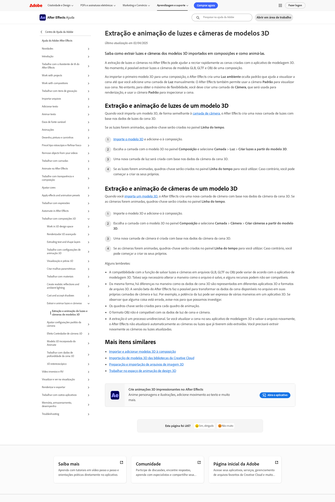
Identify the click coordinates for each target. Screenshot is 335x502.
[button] (280, 5)
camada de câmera (206, 113)
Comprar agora (206, 5)
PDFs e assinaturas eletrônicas (96, 5)
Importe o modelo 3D (128, 139)
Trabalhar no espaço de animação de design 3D (142, 371)
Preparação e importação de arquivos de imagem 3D (146, 364)
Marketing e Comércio (135, 5)
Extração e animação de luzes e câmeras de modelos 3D (69, 312)
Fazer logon (295, 5)
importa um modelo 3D (141, 196)
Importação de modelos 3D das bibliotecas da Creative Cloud (151, 358)
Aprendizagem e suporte (171, 5)
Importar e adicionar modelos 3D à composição (142, 351)
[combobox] (222, 17)
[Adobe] (36, 5)
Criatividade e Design (59, 5)
